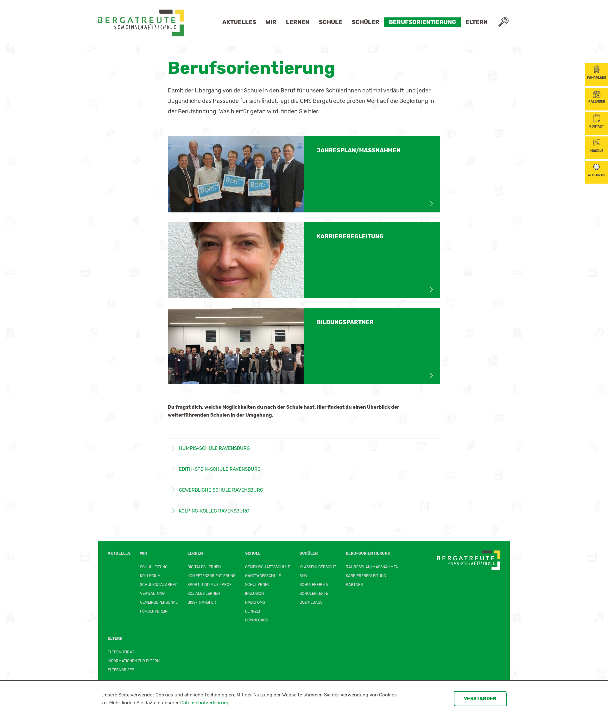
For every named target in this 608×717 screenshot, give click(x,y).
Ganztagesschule (263, 576)
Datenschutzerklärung (205, 703)
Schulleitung (154, 567)
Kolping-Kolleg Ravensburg (214, 511)
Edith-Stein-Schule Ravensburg (220, 469)
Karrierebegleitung (366, 576)
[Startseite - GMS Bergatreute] (141, 22)
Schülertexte (314, 593)
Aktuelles (239, 22)
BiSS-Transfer (201, 602)
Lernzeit (253, 611)
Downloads (256, 620)
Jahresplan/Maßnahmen (372, 567)
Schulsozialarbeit (159, 584)
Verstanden (480, 698)
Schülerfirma (314, 584)
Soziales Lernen (203, 593)
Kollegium (150, 576)
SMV (303, 576)
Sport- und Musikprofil (211, 584)
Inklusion (254, 593)
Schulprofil (257, 584)
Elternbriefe (121, 670)
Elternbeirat (121, 652)
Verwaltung (152, 593)
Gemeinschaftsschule (267, 567)
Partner (354, 584)
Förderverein (154, 611)
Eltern (477, 22)
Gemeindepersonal (159, 602)
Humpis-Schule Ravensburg (214, 448)
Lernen (297, 22)
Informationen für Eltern (134, 661)
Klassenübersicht (318, 567)
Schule (330, 22)
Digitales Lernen (204, 567)
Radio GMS (255, 602)
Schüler (365, 22)
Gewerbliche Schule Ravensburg (221, 490)
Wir (271, 22)
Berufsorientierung (422, 22)
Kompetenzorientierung (211, 576)
